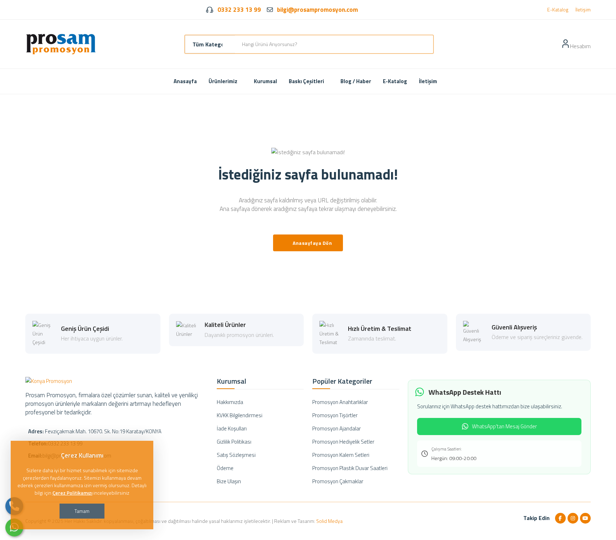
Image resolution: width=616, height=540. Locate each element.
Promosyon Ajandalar (336, 428)
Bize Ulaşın (229, 481)
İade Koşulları (232, 428)
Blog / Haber (355, 81)
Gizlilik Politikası (234, 442)
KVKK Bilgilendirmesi (239, 415)
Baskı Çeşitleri (307, 81)
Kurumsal (265, 81)
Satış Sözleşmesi (236, 455)
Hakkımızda (230, 402)
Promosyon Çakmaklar (337, 481)
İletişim (583, 9)
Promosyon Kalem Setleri (340, 455)
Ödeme (225, 468)
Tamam (82, 511)
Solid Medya (329, 521)
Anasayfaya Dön (312, 243)
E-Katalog (557, 9)
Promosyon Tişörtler (335, 415)
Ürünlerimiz (223, 81)
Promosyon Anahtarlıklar (340, 402)
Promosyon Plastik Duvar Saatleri (349, 468)
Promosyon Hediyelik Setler (343, 442)
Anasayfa (185, 81)
